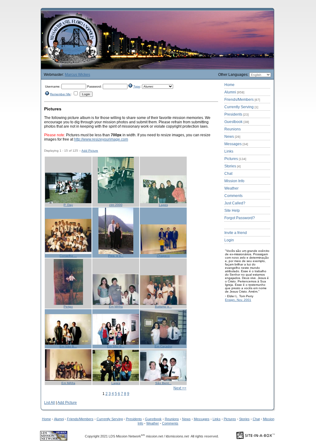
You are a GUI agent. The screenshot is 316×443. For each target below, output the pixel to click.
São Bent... (163, 383)
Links (228, 151)
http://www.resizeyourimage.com (101, 139)
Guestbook (236, 122)
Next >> (179, 388)
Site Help (232, 210)
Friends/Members (242, 99)
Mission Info (234, 181)
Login (229, 240)
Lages (163, 205)
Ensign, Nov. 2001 (238, 299)
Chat (228, 173)
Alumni (234, 92)
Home (229, 85)
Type (136, 86)
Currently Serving (241, 107)
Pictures (235, 159)
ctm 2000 (116, 205)
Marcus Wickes (77, 74)
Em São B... (68, 346)
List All (49, 402)
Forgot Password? (239, 218)
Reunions (232, 129)
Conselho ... (68, 255)
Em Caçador (163, 346)
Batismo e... (163, 306)
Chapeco (163, 255)
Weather (231, 188)
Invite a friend (235, 233)
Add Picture (89, 150)
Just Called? (234, 203)
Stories (232, 166)
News (232, 136)
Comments (233, 196)
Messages (236, 144)
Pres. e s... (115, 255)
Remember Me (60, 94)
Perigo (68, 306)
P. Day (68, 205)
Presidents (236, 114)
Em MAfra (116, 306)
